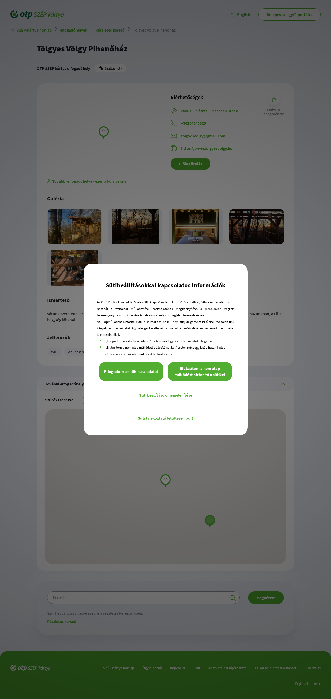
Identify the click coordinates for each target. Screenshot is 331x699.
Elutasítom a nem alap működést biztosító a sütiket (199, 371)
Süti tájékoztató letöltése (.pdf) (165, 418)
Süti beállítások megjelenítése (165, 395)
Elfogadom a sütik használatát (131, 371)
